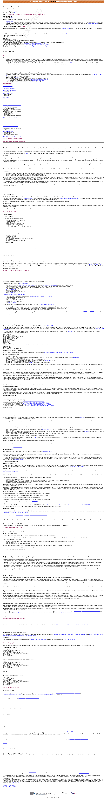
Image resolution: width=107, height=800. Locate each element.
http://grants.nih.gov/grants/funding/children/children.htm (78, 739)
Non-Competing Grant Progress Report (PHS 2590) (38, 639)
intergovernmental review (17, 447)
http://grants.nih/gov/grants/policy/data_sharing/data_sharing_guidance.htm (87, 611)
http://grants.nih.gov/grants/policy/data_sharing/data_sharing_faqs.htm (15, 512)
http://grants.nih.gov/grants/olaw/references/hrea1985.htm (13, 694)
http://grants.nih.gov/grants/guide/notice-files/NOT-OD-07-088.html (65, 612)
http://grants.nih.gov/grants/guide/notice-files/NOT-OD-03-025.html (86, 759)
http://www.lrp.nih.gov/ (15, 782)
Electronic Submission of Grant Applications (77, 466)
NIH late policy (86, 431)
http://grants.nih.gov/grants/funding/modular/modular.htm (68, 198)
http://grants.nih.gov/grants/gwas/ (74, 521)
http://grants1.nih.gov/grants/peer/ (70, 537)
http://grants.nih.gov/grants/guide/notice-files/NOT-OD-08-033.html (71, 750)
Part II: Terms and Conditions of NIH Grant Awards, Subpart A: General (70, 634)
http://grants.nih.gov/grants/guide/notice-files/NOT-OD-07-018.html (79, 504)
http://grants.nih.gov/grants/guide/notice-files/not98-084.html (90, 702)
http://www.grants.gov (66, 28)
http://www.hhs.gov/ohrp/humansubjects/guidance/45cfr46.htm (28, 698)
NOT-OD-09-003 (95, 74)
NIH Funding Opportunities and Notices (10, 786)
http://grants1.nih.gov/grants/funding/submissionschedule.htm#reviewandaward (36, 403)
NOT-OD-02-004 (35, 501)
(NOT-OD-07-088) (63, 521)
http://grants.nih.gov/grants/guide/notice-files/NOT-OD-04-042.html (24, 612)
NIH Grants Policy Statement (47, 451)
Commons (92, 311)
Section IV (65, 33)
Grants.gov (85, 311)
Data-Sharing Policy (19, 515)
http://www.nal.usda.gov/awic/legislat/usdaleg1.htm (48, 694)
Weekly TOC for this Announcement (9, 785)
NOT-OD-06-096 (76, 357)
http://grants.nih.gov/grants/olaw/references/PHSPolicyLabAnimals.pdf (68, 693)
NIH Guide (53, 1)
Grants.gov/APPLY (71, 331)
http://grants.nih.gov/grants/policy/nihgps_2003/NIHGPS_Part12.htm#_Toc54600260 (59, 352)
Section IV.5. (91, 630)
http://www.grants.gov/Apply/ (78, 273)
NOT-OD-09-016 (98, 264)
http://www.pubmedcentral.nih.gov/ (71, 749)
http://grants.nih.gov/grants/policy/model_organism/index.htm (69, 715)
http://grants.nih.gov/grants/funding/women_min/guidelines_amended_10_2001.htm (61, 731)
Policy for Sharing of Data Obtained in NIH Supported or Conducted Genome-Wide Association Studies (42, 521)
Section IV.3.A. (82, 417)
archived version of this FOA (93, 23)
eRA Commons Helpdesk (46, 429)
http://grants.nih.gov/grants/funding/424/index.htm (56, 504)
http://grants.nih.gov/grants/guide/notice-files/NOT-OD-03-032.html (35, 515)
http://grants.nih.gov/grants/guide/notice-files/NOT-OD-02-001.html (14, 731)
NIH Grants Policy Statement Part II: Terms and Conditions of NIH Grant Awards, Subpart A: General (73, 624)
